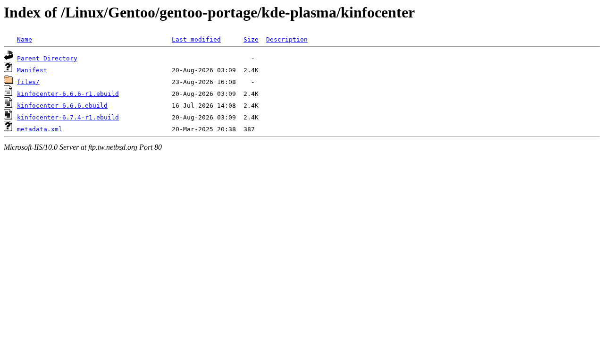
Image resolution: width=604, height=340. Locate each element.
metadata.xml (39, 129)
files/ (28, 81)
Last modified (196, 39)
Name (24, 39)
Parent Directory (47, 58)
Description (287, 39)
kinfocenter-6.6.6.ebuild (62, 105)
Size (251, 39)
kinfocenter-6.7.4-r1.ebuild (68, 117)
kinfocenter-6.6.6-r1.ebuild (68, 93)
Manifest (32, 70)
